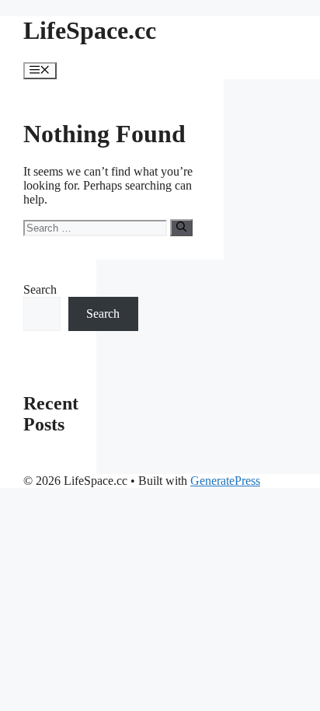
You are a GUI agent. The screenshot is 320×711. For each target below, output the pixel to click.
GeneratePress (225, 480)
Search (40, 289)
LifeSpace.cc (89, 30)
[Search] (181, 227)
